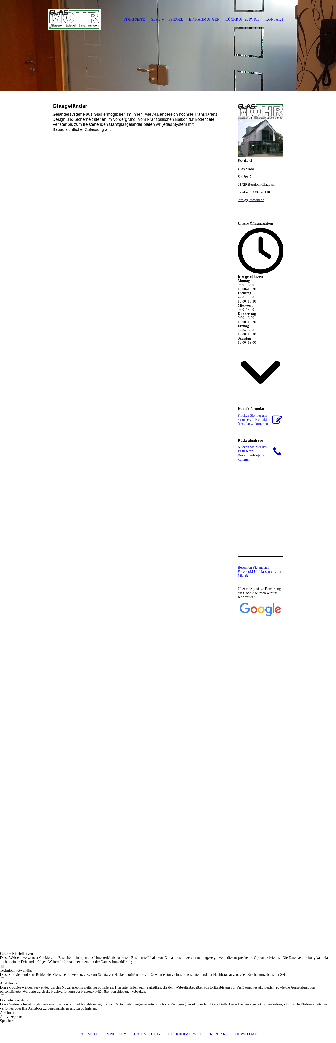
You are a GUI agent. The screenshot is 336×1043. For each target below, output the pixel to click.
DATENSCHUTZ (147, 1034)
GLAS (155, 19)
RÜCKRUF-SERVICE (185, 1034)
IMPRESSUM (116, 1034)
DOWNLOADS (247, 1034)
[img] (168, 45)
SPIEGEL (175, 19)
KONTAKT (219, 1034)
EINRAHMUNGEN (204, 19)
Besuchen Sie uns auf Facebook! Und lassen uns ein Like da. (259, 572)
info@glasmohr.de (251, 200)
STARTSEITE (87, 1034)
